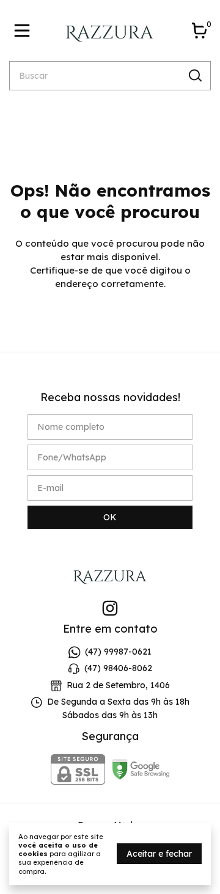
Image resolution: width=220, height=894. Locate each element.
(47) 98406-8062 (118, 668)
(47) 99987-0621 (118, 651)
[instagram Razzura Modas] (110, 608)
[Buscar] (194, 75)
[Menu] (24, 30)
